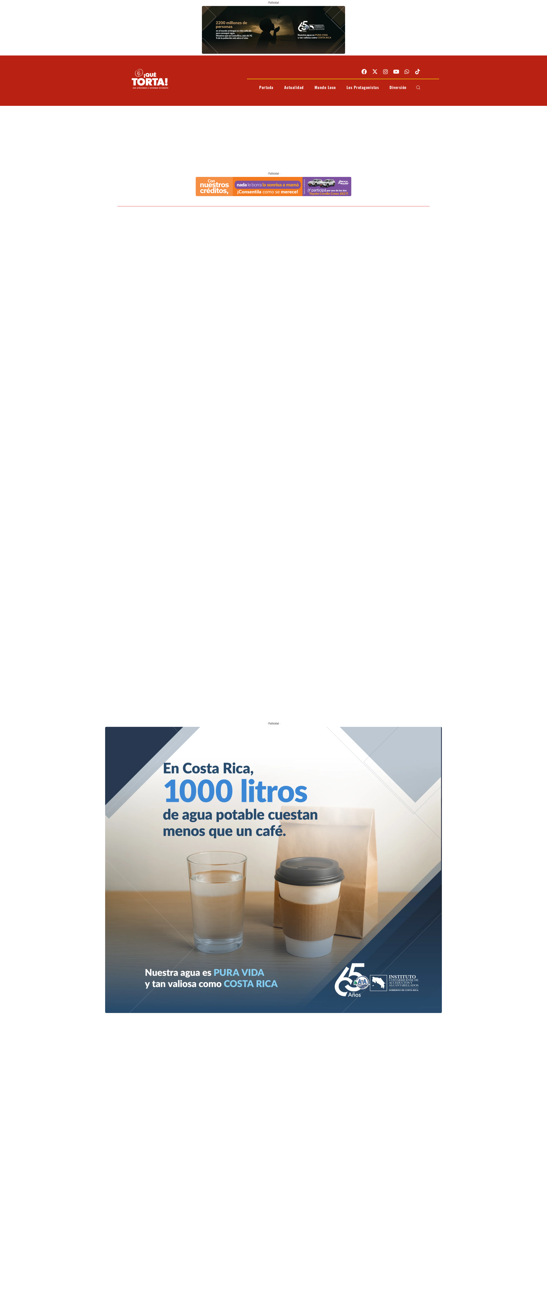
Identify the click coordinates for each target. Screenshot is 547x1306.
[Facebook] (364, 71)
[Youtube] (396, 71)
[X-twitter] (374, 71)
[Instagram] (385, 71)
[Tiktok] (417, 71)
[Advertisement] (273, 138)
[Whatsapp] (406, 71)
